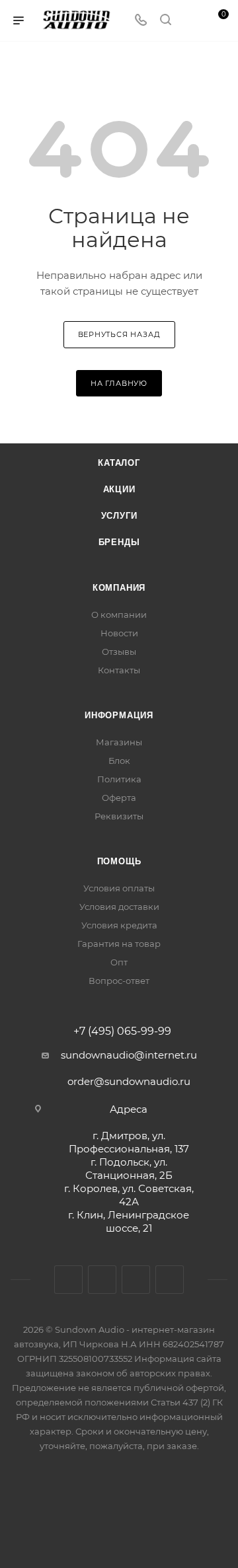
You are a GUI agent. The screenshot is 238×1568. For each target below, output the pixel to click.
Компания (119, 588)
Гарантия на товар (119, 943)
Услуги (119, 516)
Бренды (119, 542)
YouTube (136, 1279)
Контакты (119, 670)
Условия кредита (119, 925)
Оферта (119, 797)
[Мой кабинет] (190, 21)
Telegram (102, 1279)
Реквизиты (119, 816)
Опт (119, 962)
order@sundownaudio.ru (128, 1081)
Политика (119, 779)
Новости (119, 633)
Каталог (119, 463)
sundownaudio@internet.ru (129, 1055)
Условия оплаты (119, 888)
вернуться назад (119, 334)
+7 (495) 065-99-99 (122, 1031)
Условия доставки (119, 906)
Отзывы (119, 651)
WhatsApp (169, 1279)
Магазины (119, 742)
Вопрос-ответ (119, 980)
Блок (119, 760)
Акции (119, 489)
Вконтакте (68, 1279)
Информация (119, 715)
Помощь (119, 861)
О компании (119, 614)
